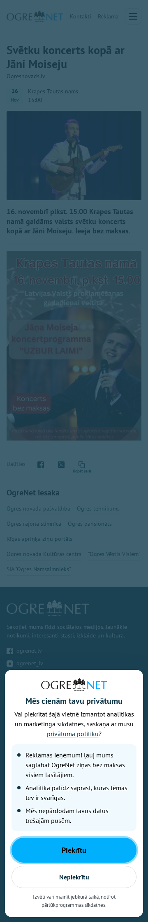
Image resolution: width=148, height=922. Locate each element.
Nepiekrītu (74, 877)
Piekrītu (74, 850)
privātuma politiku (73, 734)
